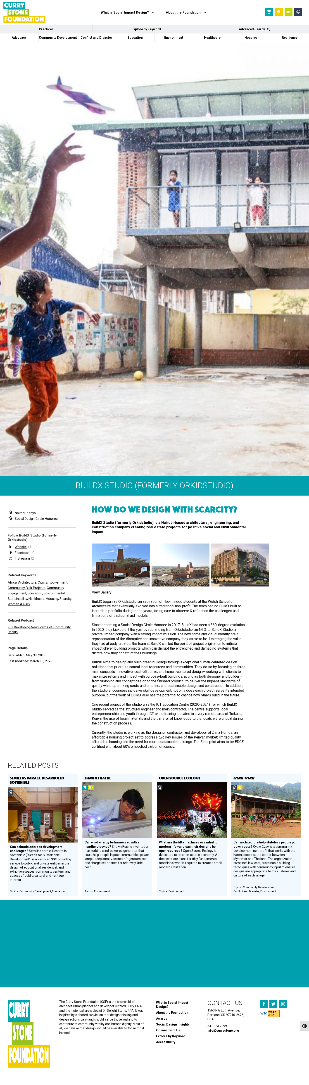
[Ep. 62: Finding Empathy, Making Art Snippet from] (75, 962)
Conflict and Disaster (96, 37)
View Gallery (102, 592)
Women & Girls (19, 604)
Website (21, 547)
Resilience (289, 37)
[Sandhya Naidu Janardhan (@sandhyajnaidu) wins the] (24, 962)
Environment (173, 37)
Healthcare (212, 37)
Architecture (27, 582)
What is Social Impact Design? (172, 1005)
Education (135, 37)
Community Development (58, 37)
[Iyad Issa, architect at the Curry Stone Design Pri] (177, 962)
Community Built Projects (26, 588)
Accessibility (165, 1042)
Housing (251, 37)
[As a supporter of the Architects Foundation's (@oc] (126, 962)
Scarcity (65, 599)
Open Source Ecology (180, 778)
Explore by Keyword (146, 29)
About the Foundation (172, 1012)
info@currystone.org (223, 1030)
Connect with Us (168, 1030)
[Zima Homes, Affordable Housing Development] (240, 565)
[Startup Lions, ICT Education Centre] (121, 565)
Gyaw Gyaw (244, 778)
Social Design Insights (173, 1024)
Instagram (22, 558)
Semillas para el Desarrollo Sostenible (37, 780)
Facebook (22, 553)
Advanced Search (252, 29)
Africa (12, 582)
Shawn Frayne (98, 778)
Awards (161, 1018)
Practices (46, 29)
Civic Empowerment (52, 582)
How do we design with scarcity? (164, 509)
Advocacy (19, 37)
